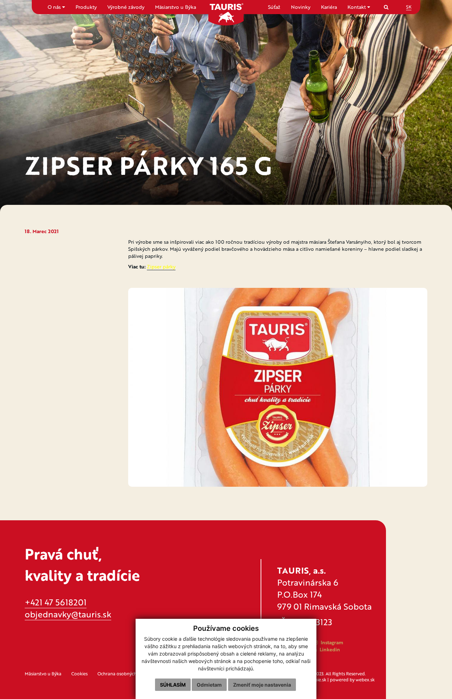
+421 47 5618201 (56, 602)
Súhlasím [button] (173, 685)
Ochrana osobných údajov (124, 673)
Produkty (86, 7)
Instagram (331, 642)
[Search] (386, 7)
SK (408, 7)
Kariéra (329, 7)
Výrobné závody (125, 7)
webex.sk (365, 679)
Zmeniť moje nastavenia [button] (262, 685)
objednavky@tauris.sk (68, 614)
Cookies (79, 673)
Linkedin (329, 649)
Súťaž (274, 7)
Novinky (300, 7)
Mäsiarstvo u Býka (175, 7)
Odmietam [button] (209, 685)
